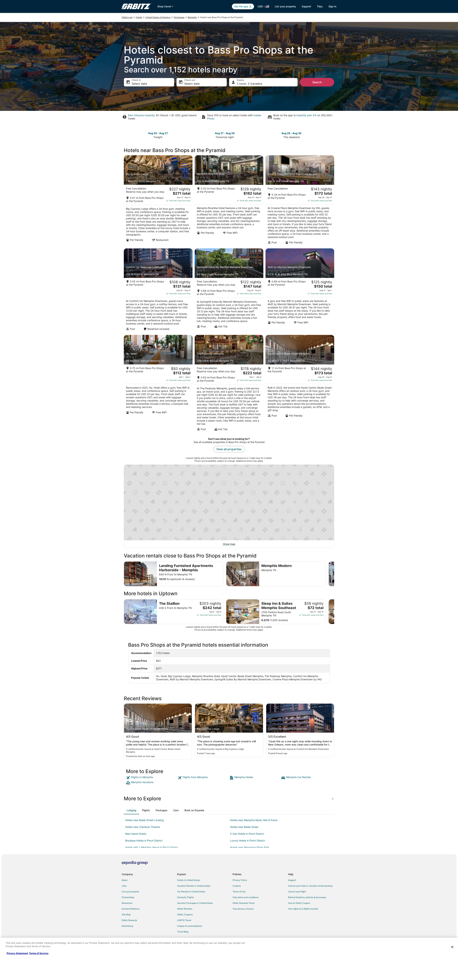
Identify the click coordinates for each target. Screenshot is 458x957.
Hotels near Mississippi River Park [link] (249, 847)
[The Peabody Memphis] (229, 384)
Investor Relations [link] (131, 908)
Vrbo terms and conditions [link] (246, 897)
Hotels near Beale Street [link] (244, 826)
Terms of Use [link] (239, 891)
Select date (139, 83)
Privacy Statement (17, 953)
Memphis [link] (192, 17)
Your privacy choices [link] (243, 908)
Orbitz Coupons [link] (185, 914)
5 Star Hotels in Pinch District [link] (247, 833)
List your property (285, 6)
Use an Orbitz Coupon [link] (299, 903)
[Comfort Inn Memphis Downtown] (158, 290)
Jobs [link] (124, 885)
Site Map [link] (126, 914)
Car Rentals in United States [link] (191, 891)
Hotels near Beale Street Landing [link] (144, 820)
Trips (320, 6)
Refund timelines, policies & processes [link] (307, 897)
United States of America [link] (157, 17)
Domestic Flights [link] (185, 897)
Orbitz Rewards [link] (129, 920)
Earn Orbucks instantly (141, 115)
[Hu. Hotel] (158, 384)
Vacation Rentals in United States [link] (193, 885)
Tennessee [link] (179, 17)
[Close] (452, 947)
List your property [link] (130, 891)
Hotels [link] (139, 17)
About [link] (125, 880)
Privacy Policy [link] (240, 880)
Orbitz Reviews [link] (184, 908)
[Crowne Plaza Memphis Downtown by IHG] (299, 200)
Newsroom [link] (127, 903)
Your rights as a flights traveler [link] (303, 908)
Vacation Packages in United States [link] (195, 903)
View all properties (229, 449)
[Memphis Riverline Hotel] (229, 200)
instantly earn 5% (306, 115)
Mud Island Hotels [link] (135, 833)
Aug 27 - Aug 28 (225, 133)
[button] (229, 799)
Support (306, 6)
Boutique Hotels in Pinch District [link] (143, 840)
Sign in (332, 6)
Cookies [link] (237, 885)
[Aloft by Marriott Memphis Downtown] (299, 290)
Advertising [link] (127, 926)
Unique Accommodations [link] (189, 926)
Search (317, 82)
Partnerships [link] (128, 897)
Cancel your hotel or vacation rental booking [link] (310, 885)
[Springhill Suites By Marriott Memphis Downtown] (229, 290)
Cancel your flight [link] (297, 891)
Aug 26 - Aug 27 (158, 133)
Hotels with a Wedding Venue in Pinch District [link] (151, 847)
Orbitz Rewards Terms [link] (244, 903)
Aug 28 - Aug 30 (291, 133)
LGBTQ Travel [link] (184, 920)
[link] (151, 778)
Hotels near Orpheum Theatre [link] (142, 826)
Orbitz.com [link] (127, 17)
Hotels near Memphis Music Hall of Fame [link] (253, 820)
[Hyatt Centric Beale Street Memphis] (299, 384)
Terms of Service (38, 953)
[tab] (131, 810)
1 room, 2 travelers (249, 83)
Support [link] (292, 880)
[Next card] (332, 135)
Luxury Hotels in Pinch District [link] (247, 840)
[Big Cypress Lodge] (158, 200)
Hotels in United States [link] (188, 880)
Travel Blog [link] (182, 931)
